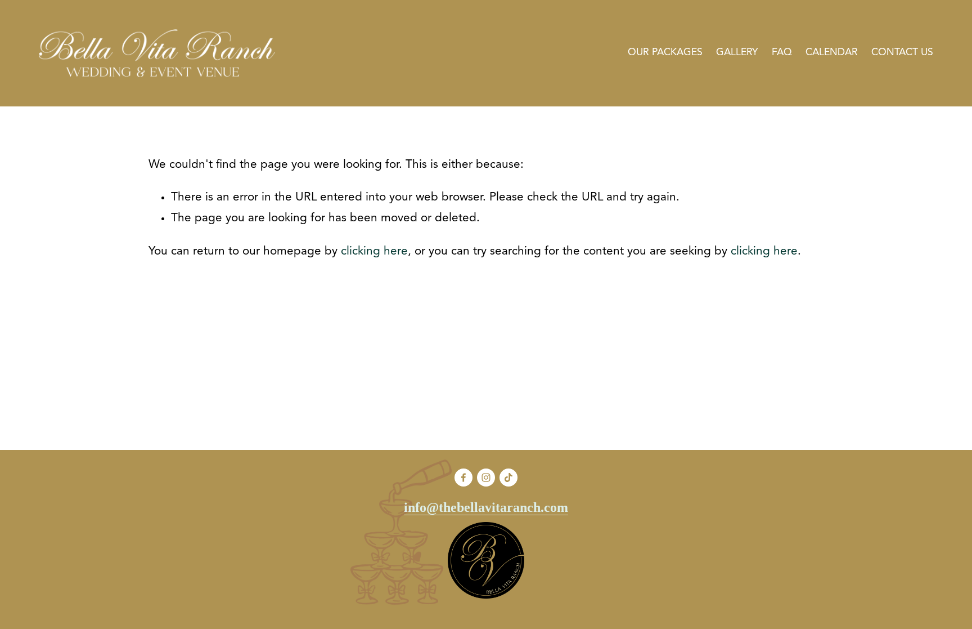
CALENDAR (832, 52)
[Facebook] (463, 478)
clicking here (374, 251)
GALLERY (737, 52)
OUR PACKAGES (665, 52)
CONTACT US (902, 52)
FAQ (782, 52)
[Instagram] (486, 478)
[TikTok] (509, 478)
